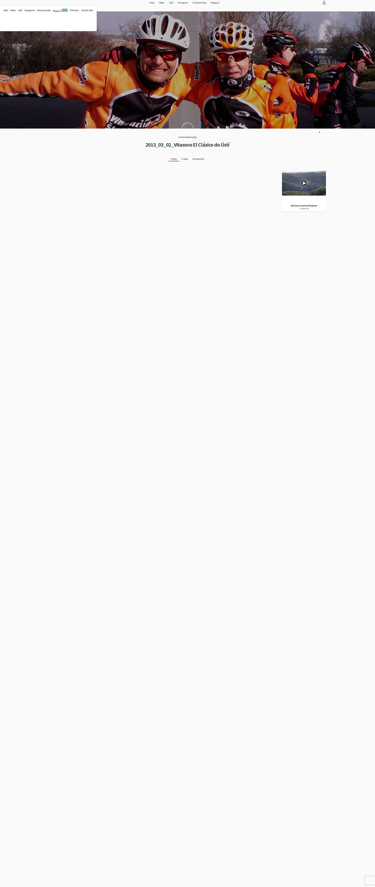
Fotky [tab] (174, 158)
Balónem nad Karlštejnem (304, 205)
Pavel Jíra (305, 208)
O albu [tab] (184, 158)
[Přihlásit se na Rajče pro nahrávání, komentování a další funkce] (324, 2)
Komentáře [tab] (198, 158)
